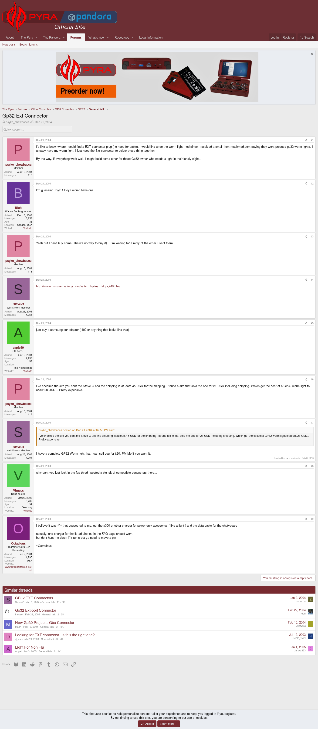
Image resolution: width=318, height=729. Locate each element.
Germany (27, 507)
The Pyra (27, 37)
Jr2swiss (301, 625)
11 (58, 602)
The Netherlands (23, 367)
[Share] (306, 140)
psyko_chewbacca (17, 122)
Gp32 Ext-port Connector (35, 610)
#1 (312, 140)
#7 (312, 422)
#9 (312, 519)
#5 (312, 323)
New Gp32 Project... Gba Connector (44, 622)
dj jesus (19, 639)
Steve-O (19, 602)
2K (62, 614)
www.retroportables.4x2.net (18, 568)
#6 (312, 379)
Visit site (27, 228)
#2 (312, 183)
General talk (48, 602)
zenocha (301, 601)
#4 (312, 279)
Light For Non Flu (29, 647)
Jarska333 (300, 650)
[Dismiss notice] (312, 54)
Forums (75, 37)
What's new (96, 37)
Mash (18, 626)
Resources (122, 37)
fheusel (19, 614)
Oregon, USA (24, 225)
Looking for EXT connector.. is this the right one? (55, 634)
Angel (18, 651)
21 (57, 626)
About (10, 37)
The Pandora (51, 37)
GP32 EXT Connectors (34, 598)
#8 (312, 466)
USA (29, 560)
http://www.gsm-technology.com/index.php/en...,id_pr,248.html (78, 286)
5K (62, 626)
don (303, 613)
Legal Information (150, 37)
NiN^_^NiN (300, 638)
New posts (9, 44)
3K (63, 602)
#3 (312, 236)
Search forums (28, 44)
